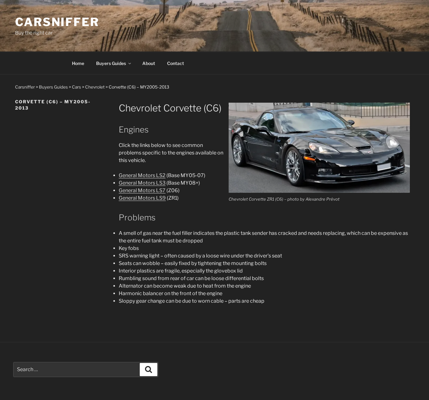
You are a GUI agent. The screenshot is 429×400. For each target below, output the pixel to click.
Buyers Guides (111, 63)
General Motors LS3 (142, 183)
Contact (175, 63)
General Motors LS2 (142, 175)
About (148, 63)
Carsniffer (57, 22)
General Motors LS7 (142, 190)
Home (78, 63)
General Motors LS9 (142, 198)
